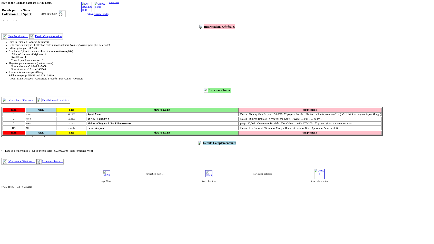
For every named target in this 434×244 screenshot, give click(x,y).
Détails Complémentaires (48, 36)
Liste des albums (18, 36)
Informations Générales (21, 100)
